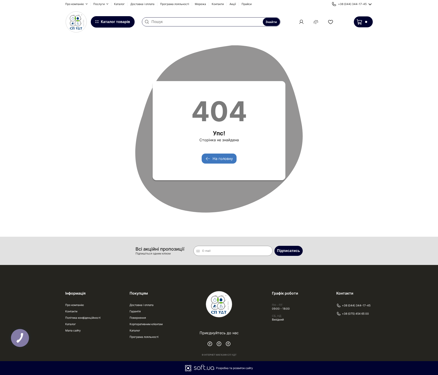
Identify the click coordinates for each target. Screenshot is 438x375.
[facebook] (210, 344)
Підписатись (288, 251)
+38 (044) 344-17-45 (356, 305)
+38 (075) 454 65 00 (355, 313)
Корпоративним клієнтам (146, 324)
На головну (223, 158)
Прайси (247, 4)
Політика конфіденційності (83, 317)
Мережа (200, 4)
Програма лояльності (174, 4)
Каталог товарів (115, 22)
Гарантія (135, 311)
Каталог (119, 4)
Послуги (99, 4)
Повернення (138, 317)
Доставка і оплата (142, 4)
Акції (232, 4)
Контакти (218, 4)
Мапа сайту (73, 330)
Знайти (271, 22)
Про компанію (75, 4)
